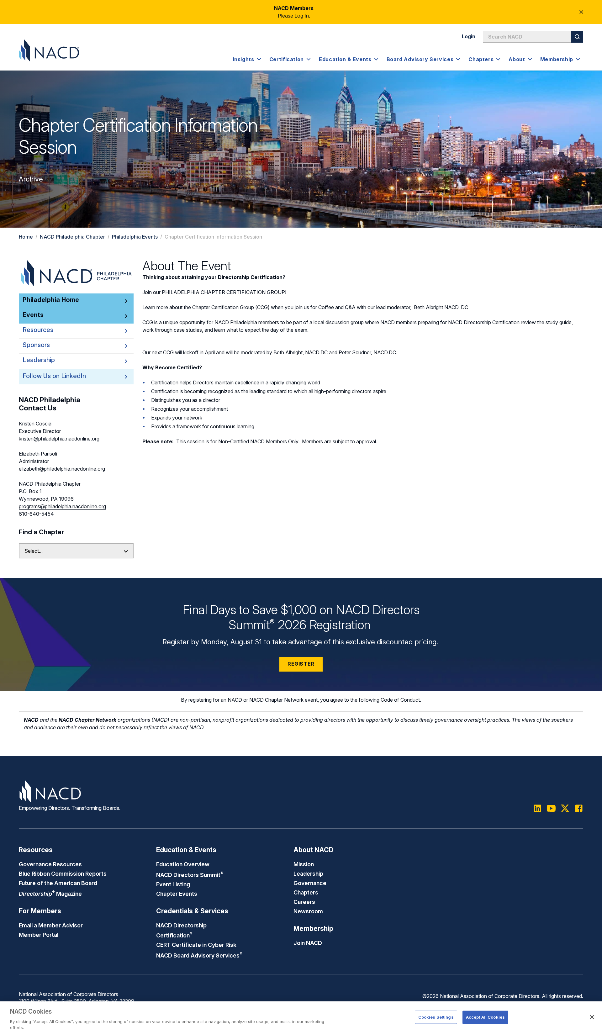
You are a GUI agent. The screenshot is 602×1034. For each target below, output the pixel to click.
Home (26, 237)
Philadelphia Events (135, 237)
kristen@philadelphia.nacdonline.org (59, 438)
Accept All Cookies (485, 1017)
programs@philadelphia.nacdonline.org (62, 506)
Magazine (50, 893)
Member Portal (38, 934)
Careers (304, 901)
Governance (309, 882)
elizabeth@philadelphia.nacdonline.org (62, 469)
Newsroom (308, 911)
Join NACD (307, 942)
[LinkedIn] (537, 808)
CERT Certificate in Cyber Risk (196, 944)
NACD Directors (189, 874)
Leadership (308, 873)
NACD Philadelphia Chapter (72, 237)
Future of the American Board (58, 882)
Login (468, 36)
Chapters (305, 892)
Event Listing (173, 884)
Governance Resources (50, 864)
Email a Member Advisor (51, 925)
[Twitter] (565, 808)
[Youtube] (551, 808)
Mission (303, 864)
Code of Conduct (400, 700)
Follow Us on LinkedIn (54, 376)
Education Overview (182, 864)
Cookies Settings (436, 1017)
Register (301, 664)
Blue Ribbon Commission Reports (63, 873)
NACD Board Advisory (199, 955)
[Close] (592, 1017)
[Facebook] (578, 808)
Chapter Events (176, 893)
